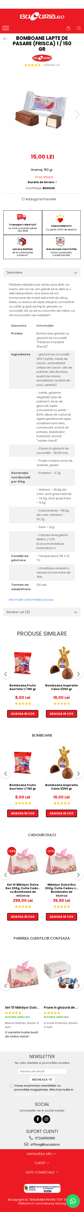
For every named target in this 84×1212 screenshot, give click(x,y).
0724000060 (44, 1138)
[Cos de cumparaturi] (68, 28)
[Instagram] (46, 1119)
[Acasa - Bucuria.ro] (42, 16)
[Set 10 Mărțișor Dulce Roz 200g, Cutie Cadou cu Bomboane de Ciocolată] (22, 862)
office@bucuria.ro (44, 1144)
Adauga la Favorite (40, 199)
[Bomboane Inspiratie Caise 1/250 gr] (61, 663)
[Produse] (6, 29)
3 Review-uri (51, 65)
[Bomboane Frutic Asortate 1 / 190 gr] (22, 663)
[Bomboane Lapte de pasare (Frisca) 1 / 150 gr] (42, 110)
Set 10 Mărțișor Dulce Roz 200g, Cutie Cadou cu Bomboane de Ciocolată (23, 888)
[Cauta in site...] (79, 28)
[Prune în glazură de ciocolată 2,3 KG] (61, 975)
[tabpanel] (42, 110)
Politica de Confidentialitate (34, 1094)
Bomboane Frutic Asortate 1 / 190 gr (22, 687)
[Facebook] (38, 1119)
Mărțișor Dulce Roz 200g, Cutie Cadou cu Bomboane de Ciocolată (61, 888)
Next (77, 114)
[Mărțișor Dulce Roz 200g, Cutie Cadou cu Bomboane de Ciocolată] (61, 862)
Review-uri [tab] (18, 612)
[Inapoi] (3, 39)
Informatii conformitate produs (31, 600)
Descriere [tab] (14, 272)
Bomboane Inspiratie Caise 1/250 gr (61, 687)
